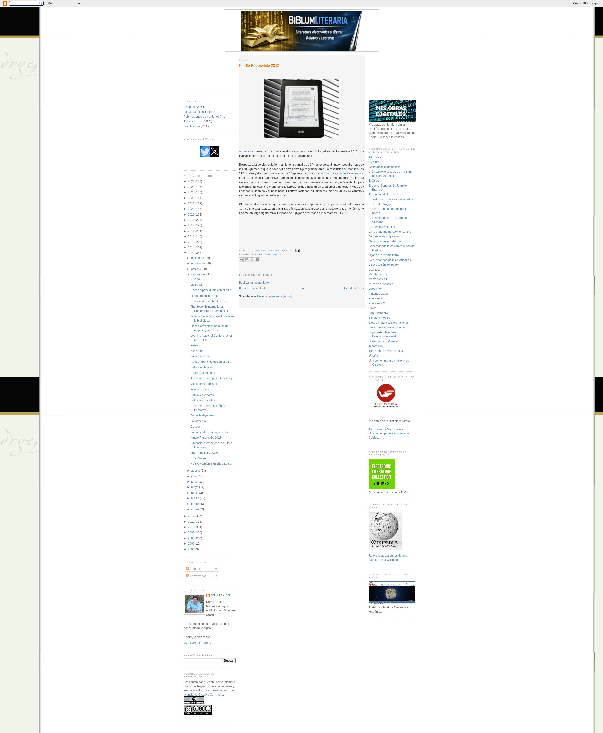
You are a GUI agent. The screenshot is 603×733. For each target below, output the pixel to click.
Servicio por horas (202, 394)
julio (194, 476)
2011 (191, 521)
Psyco (372, 307)
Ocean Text (376, 288)
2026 (191, 181)
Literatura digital (194, 111)
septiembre (198, 274)
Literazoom (376, 269)
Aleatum (374, 161)
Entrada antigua (353, 288)
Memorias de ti (378, 279)
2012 (191, 515)
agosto (196, 470)
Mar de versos (378, 274)
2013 (191, 252)
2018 (191, 225)
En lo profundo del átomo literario (390, 231)
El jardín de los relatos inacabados (391, 199)
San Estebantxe (379, 312)
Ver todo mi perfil (197, 643)
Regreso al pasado (203, 372)
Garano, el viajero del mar (385, 241)
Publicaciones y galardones (202, 116)
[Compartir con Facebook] (257, 259)
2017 (191, 230)
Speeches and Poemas (384, 341)
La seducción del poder (384, 264)
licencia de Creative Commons (203, 694)
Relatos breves (194, 121)
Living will (197, 284)
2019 (191, 219)
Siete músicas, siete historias (387, 327)
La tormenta (198, 421)
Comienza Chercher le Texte (209, 301)
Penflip (195, 345)
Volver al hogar (200, 356)
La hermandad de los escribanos (390, 259)
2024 (191, 192)
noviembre (198, 263)
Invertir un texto (200, 389)
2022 (191, 203)
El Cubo (374, 180)
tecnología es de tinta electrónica (342, 173)
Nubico (195, 279)
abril (194, 492)
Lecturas (190, 106)
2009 (191, 532)
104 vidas (375, 157)
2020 (191, 214)
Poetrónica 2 (377, 303)
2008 (191, 538)
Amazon (244, 151)
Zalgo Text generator (204, 415)
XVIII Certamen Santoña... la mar (211, 463)
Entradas (195, 568)
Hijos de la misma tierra (384, 255)
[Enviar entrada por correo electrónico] (297, 250)
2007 (191, 543)
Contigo (196, 426)
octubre (196, 268)
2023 (191, 197)
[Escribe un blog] (246, 259)
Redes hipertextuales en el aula (211, 290)
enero (195, 509)
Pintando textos (378, 293)
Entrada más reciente (252, 288)
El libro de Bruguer (381, 204)
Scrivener (197, 350)
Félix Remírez (221, 595)
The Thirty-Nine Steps (204, 452)
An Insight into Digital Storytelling (212, 378)
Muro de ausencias (381, 283)
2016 (191, 236)
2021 (191, 208)
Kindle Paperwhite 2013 (206, 437)
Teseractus (376, 345)
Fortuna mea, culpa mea (384, 236)
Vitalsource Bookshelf (204, 383)
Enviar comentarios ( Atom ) (274, 296)
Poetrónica (376, 298)
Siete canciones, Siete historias (389, 322)
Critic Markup (199, 458)
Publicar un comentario (254, 282)
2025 (191, 186)
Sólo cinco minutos (203, 400)
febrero (196, 503)
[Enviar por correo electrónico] (241, 259)
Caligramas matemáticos (384, 166)
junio (194, 481)
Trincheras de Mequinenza (386, 350)
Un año (373, 355)
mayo (195, 487)
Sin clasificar (192, 126)
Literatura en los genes (205, 295)
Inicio (305, 288)
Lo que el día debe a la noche (210, 432)
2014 (191, 247)
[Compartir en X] (252, 259)
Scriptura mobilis (379, 317)
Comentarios (197, 576)
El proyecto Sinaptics (382, 226)
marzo (195, 498)
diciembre (198, 257)
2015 (191, 242)
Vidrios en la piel (201, 367)
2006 (191, 549)
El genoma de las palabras (386, 194)
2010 (191, 527)
